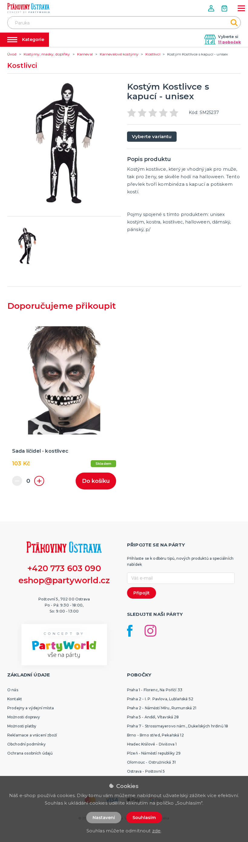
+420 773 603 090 (64, 568)
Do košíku (96, 481)
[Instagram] (150, 631)
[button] (211, 8)
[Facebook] (129, 631)
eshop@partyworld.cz (64, 580)
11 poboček (229, 42)
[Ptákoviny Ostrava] (28, 8)
